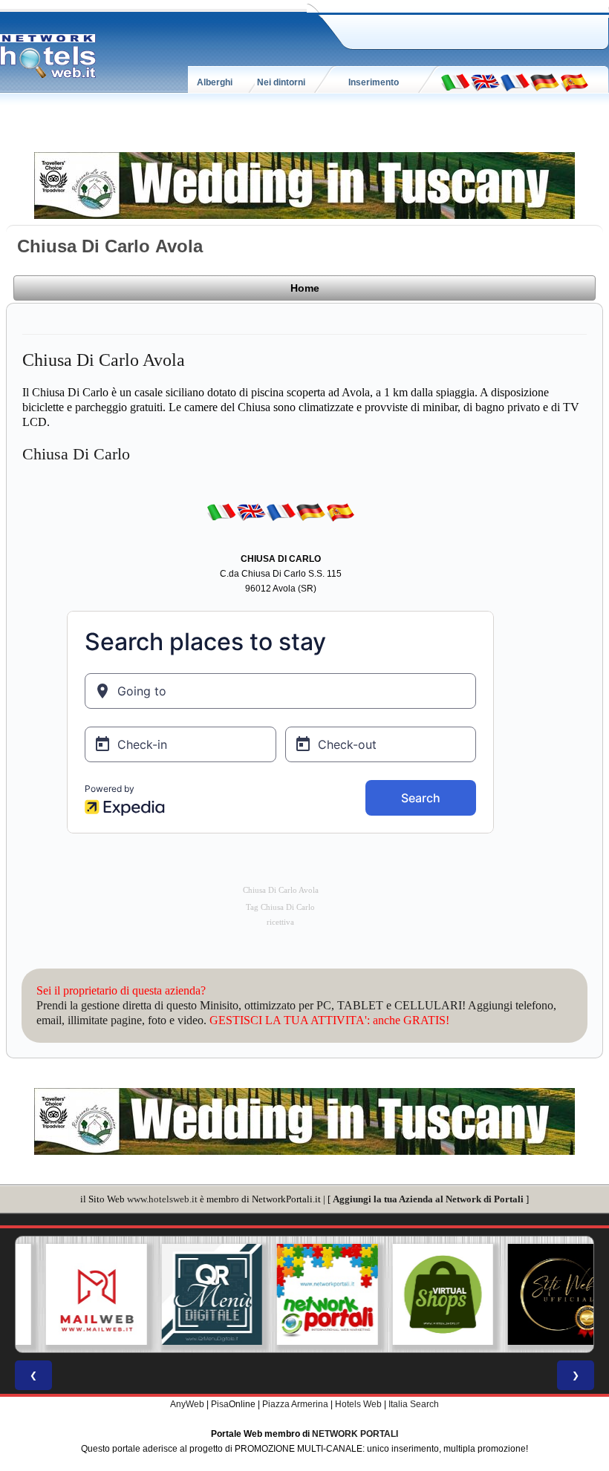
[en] (485, 81)
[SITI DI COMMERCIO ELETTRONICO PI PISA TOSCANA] (420, 1294)
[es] (574, 81)
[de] (544, 81)
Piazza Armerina (295, 1404)
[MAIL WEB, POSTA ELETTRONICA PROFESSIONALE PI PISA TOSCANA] (73, 1294)
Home (304, 288)
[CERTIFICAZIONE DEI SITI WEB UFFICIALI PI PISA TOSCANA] (535, 1294)
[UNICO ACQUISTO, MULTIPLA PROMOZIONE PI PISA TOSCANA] (304, 1294)
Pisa (220, 1404)
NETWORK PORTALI (355, 1434)
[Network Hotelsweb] (48, 56)
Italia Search (413, 1404)
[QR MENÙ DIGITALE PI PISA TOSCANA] (189, 1294)
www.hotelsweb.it (162, 1199)
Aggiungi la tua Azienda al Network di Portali (428, 1199)
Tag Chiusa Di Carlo (280, 907)
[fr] (515, 81)
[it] (455, 81)
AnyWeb (187, 1404)
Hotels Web (358, 1404)
